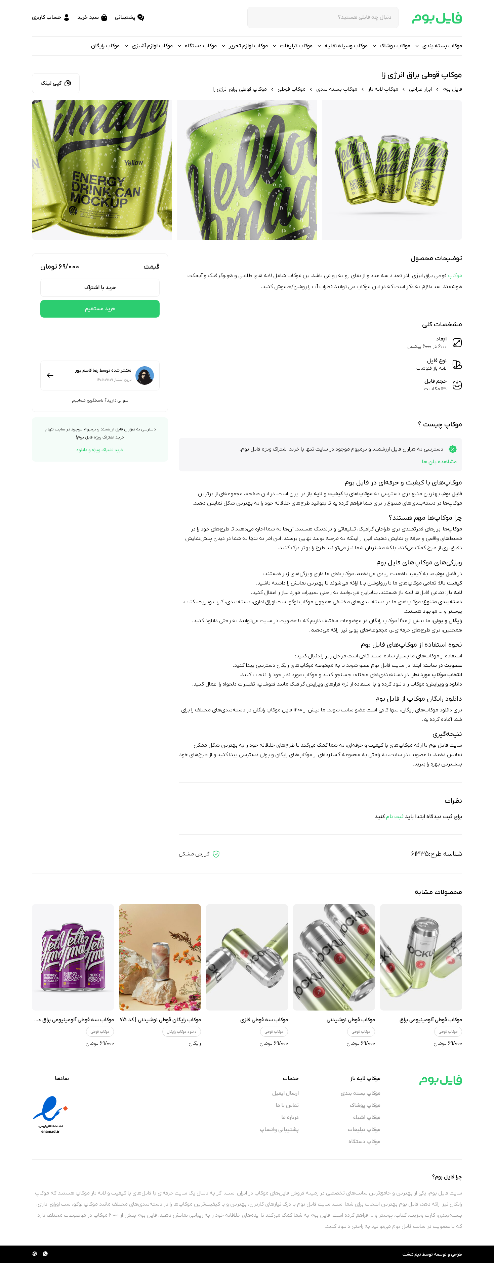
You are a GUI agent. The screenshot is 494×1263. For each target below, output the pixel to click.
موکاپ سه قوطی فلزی (264, 1020)
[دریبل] (34, 1254)
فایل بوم (452, 89)
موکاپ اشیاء (366, 1117)
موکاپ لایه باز (383, 89)
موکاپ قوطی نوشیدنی (351, 1020)
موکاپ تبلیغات (364, 1129)
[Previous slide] (451, 170)
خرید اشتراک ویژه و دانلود (100, 450)
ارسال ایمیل (285, 1093)
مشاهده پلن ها (439, 462)
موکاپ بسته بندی (336, 89)
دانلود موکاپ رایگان (182, 1031)
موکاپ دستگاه (364, 1141)
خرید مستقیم (100, 309)
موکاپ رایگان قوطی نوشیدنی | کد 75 (160, 1020)
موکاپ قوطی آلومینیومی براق (431, 1020)
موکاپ (455, 275)
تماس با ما (287, 1105)
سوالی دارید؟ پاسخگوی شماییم (100, 400)
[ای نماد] (50, 1114)
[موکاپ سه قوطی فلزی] (247, 957)
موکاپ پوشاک (365, 1105)
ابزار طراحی (420, 89)
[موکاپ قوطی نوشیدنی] (334, 957)
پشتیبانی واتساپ (279, 1129)
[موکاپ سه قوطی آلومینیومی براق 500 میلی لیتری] (73, 957)
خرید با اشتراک (100, 287)
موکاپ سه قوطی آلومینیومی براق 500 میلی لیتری (60, 1020)
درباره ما (290, 1117)
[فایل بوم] (437, 18)
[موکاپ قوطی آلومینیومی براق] (421, 957)
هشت (408, 1254)
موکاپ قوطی (291, 89)
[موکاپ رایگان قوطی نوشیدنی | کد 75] (160, 957)
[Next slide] (43, 170)
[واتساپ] (45, 1254)
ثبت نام (395, 816)
